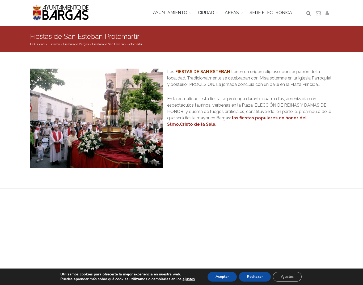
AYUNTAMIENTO (170, 12)
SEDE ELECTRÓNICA (271, 12)
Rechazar (255, 276)
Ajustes (287, 276)
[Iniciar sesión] (328, 13)
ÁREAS (232, 12)
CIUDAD (206, 12)
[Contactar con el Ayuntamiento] (318, 13)
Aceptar (222, 276)
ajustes (189, 279)
